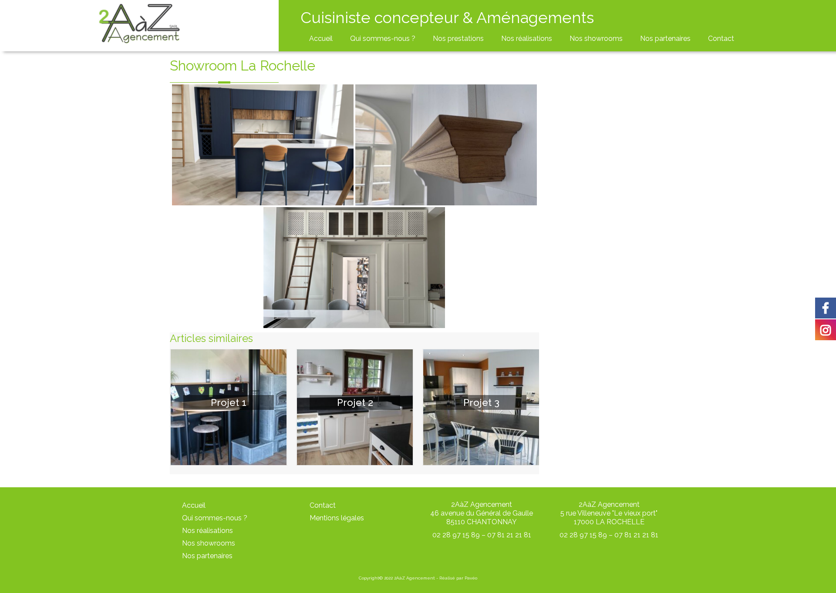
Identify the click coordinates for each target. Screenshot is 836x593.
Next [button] (531, 407)
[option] (228, 407)
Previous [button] (177, 407)
